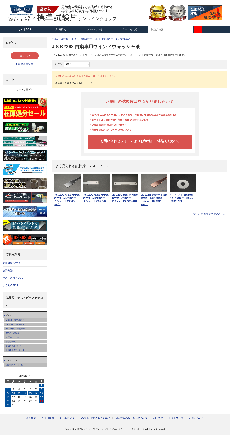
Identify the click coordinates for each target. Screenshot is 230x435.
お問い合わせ (94, 29)
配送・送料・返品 (13, 277)
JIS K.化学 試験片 (104, 39)
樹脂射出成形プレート (15, 350)
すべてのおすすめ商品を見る (209, 213)
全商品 (55, 39)
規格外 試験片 (12, 333)
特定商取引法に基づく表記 (95, 418)
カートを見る (129, 29)
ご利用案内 (47, 418)
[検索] (198, 29)
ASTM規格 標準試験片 (16, 329)
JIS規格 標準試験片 (81, 39)
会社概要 (31, 418)
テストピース (11, 360)
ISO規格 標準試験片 (15, 324)
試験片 (64, 39)
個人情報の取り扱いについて (131, 418)
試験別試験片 (11, 342)
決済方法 (8, 270)
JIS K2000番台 (123, 39)
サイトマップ (176, 418)
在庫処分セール (12, 337)
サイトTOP (24, 29)
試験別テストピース (14, 365)
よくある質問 (10, 285)
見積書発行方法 (11, 263)
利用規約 (158, 418)
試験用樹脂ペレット (14, 346)
